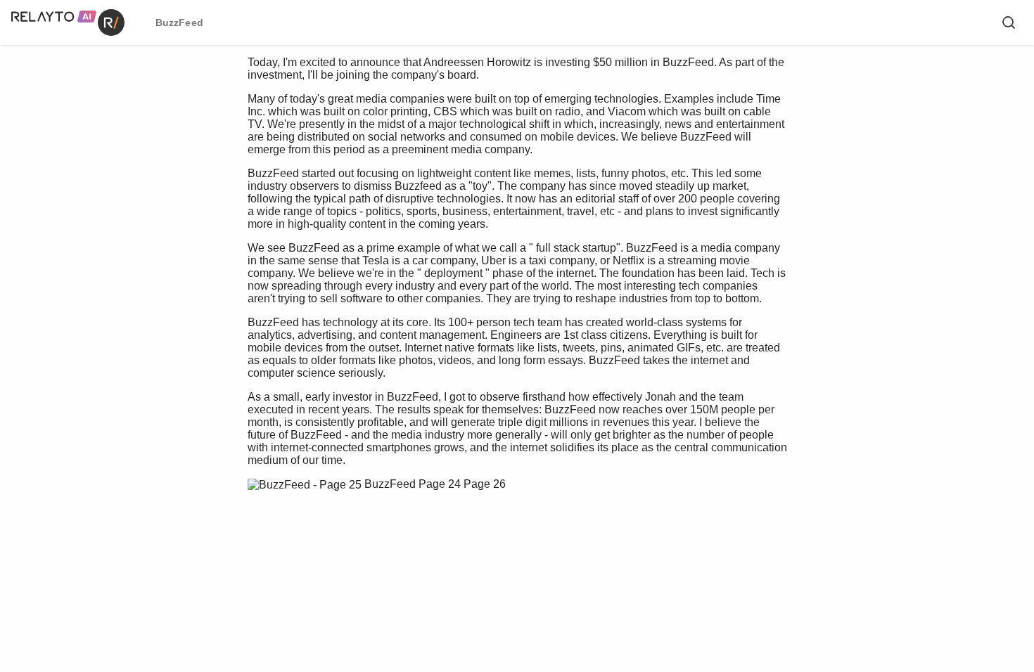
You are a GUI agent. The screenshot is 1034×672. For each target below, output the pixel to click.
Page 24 (440, 484)
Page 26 (485, 484)
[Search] (1009, 22)
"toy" (480, 186)
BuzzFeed (390, 484)
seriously (360, 373)
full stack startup (576, 248)
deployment (453, 273)
